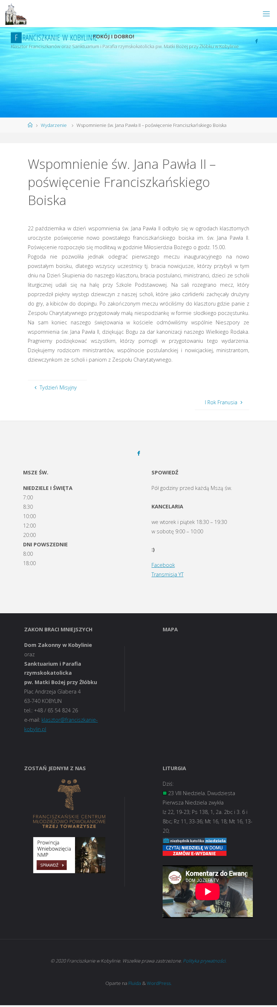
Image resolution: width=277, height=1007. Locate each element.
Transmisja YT (167, 574)
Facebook (163, 565)
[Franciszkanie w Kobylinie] (15, 13)
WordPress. (159, 983)
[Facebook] (256, 41)
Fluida (134, 983)
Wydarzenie (54, 125)
